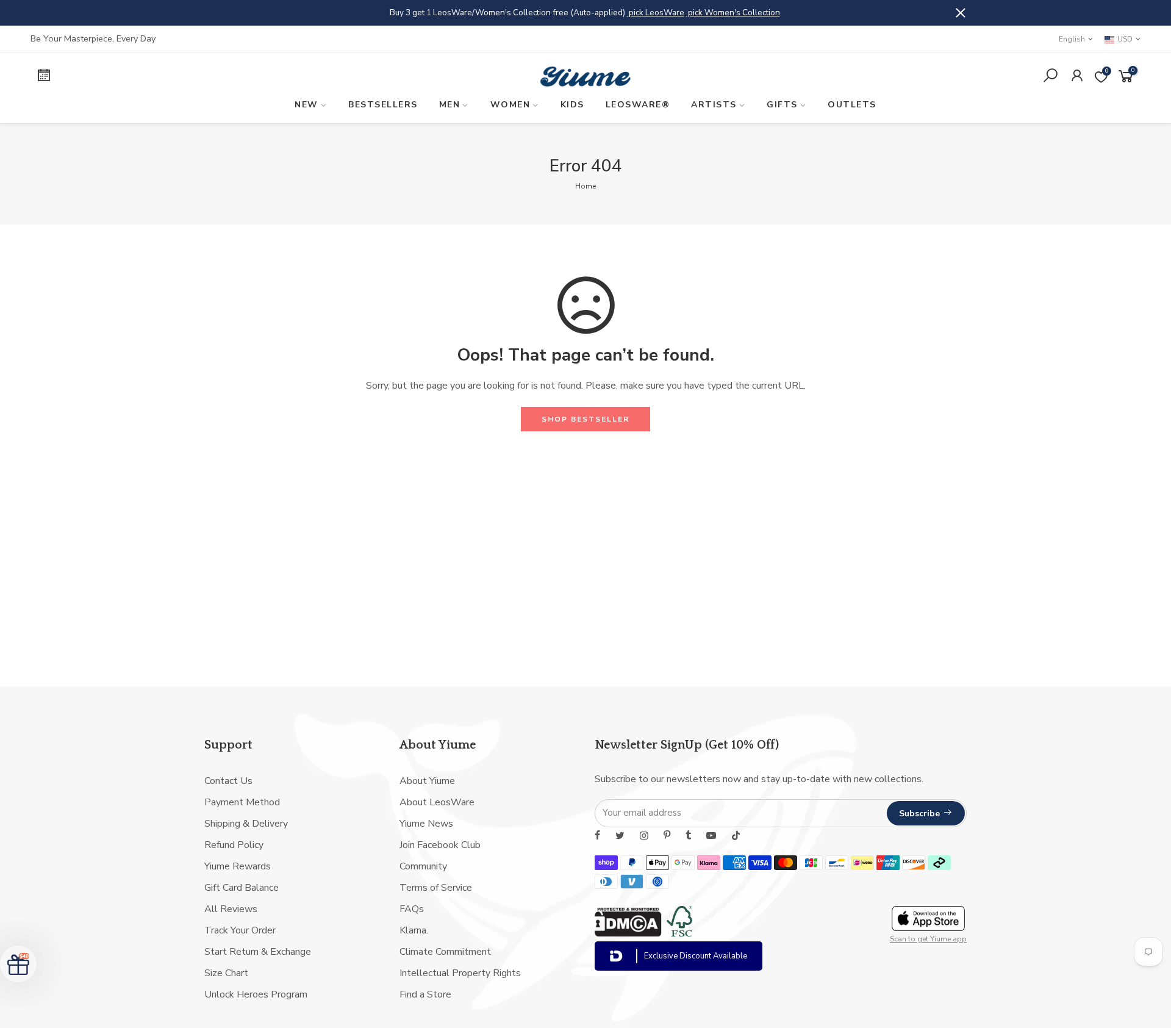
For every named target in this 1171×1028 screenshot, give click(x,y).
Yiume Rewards (237, 866)
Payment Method (242, 802)
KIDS (572, 104)
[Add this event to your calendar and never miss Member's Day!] (162, 77)
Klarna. (413, 930)
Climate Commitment (445, 951)
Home (585, 186)
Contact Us (228, 781)
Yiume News (426, 823)
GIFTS (782, 104)
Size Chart (226, 973)
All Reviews (230, 909)
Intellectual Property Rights (460, 973)
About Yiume (427, 781)
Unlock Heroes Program (255, 994)
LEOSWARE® (638, 104)
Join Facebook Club (440, 845)
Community (423, 866)
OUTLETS (852, 104)
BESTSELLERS (383, 104)
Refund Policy (233, 845)
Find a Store (425, 994)
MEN (449, 104)
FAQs (411, 909)
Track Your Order (240, 930)
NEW (306, 104)
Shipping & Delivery (246, 823)
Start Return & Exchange (257, 951)
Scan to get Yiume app (928, 939)
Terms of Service (435, 887)
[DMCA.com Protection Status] (628, 933)
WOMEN (510, 104)
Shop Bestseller (585, 419)
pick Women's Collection (733, 12)
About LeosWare (436, 802)
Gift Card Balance (241, 887)
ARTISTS (714, 104)
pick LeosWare (655, 12)
